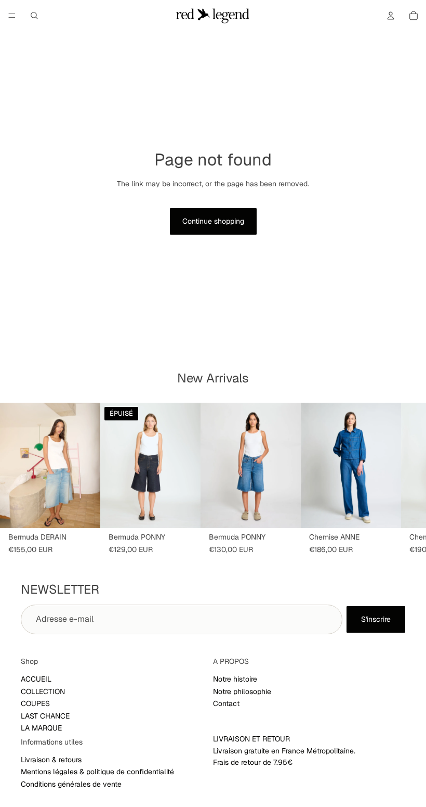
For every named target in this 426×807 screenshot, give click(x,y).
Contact (226, 703)
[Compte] (390, 15)
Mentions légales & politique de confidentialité (97, 771)
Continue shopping (213, 221)
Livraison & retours (51, 759)
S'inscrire (376, 619)
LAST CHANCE (45, 715)
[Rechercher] (34, 15)
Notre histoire (235, 679)
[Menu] (12, 16)
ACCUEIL (36, 679)
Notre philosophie (242, 691)
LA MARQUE (41, 728)
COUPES (35, 703)
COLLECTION (43, 691)
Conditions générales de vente (71, 784)
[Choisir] (84, 512)
